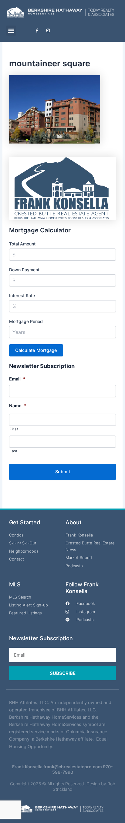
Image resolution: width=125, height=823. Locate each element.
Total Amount (22, 243)
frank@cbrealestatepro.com (72, 766)
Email (17, 379)
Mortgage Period (26, 321)
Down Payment (24, 269)
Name (17, 405)
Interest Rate (22, 295)
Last (13, 451)
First (13, 429)
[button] (11, 31)
